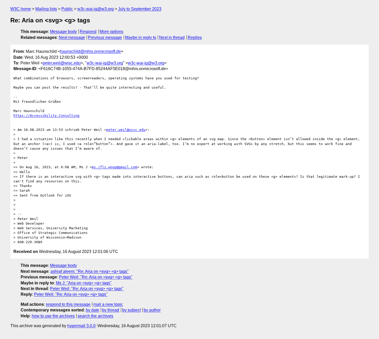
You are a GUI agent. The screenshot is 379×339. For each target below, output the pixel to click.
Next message (72, 37)
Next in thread (172, 37)
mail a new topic (108, 304)
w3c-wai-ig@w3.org (95, 9)
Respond (88, 31)
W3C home (20, 9)
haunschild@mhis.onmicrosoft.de (90, 51)
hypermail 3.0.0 (81, 326)
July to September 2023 (139, 9)
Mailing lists (46, 9)
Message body (63, 31)
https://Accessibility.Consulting (46, 115)
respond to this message (68, 304)
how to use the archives (53, 316)
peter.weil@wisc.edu (62, 63)
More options (111, 31)
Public (67, 9)
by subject (131, 310)
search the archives (95, 316)
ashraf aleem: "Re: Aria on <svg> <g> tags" (90, 271)
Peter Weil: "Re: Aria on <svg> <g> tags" (96, 277)
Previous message (105, 37)
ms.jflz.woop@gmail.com (114, 167)
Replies (195, 37)
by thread (110, 310)
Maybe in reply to (140, 37)
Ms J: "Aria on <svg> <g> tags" (84, 283)
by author (152, 310)
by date (92, 310)
